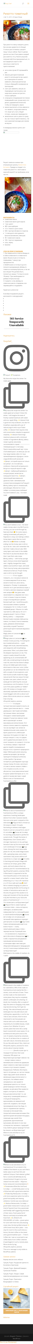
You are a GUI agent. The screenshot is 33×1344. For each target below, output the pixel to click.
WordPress (16, 1339)
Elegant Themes (16, 1336)
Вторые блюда (17, 17)
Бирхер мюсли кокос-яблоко (13, 1259)
